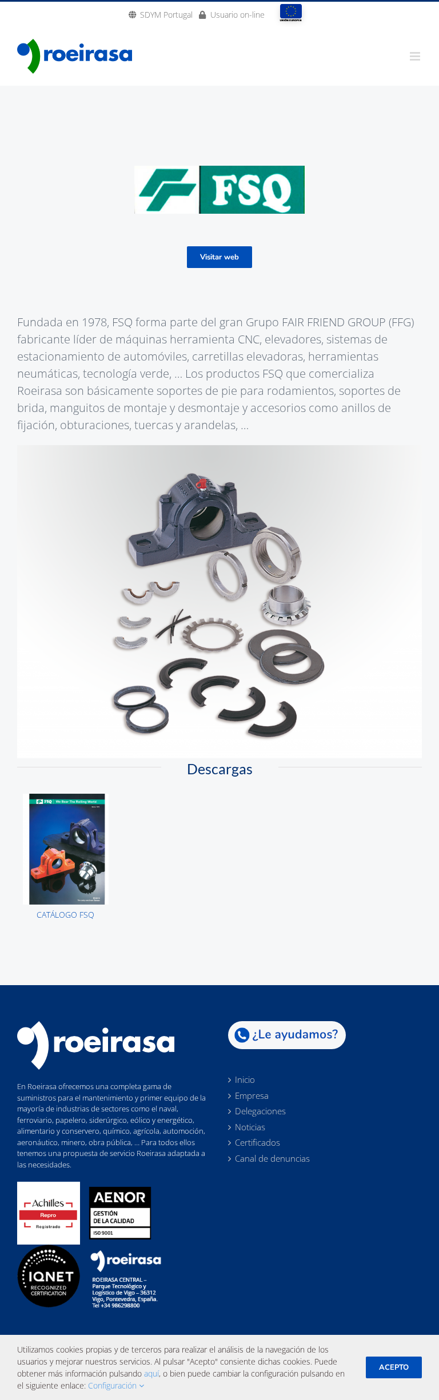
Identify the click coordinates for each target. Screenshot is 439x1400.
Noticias (250, 1127)
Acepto (394, 1367)
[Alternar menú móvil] (416, 56)
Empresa (252, 1096)
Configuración (113, 1385)
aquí (151, 1373)
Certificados (257, 1143)
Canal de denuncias (272, 1159)
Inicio (245, 1080)
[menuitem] (160, 14)
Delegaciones (260, 1111)
